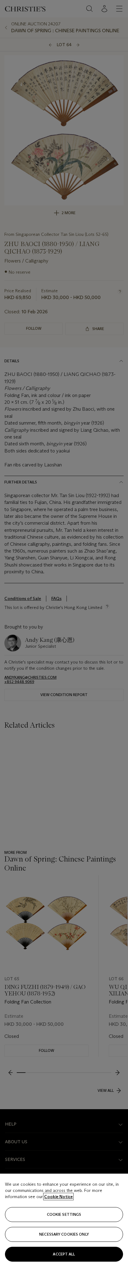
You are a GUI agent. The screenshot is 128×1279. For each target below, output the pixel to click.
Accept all (64, 1254)
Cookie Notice (58, 1196)
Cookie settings (64, 1214)
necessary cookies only (64, 1234)
